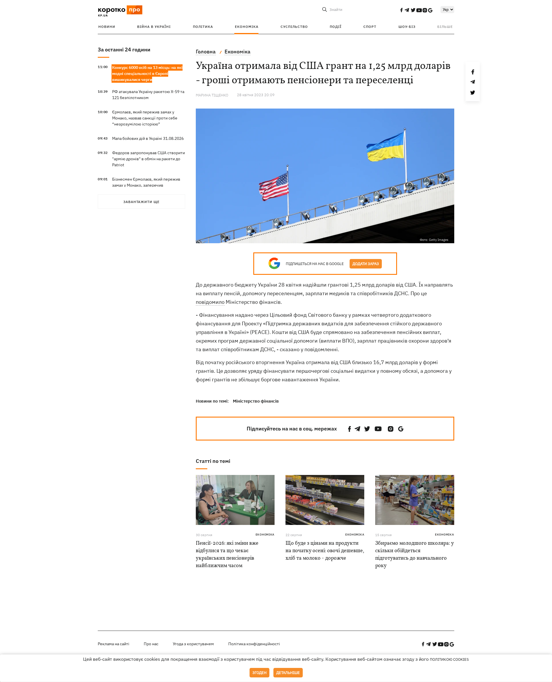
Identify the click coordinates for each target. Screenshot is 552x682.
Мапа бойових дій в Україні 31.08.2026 (148, 138)
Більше (445, 26)
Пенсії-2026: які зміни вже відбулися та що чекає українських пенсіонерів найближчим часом (227, 554)
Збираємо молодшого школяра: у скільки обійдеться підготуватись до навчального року (414, 554)
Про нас (151, 643)
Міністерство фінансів (256, 401)
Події (336, 26)
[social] (401, 10)
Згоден (259, 672)
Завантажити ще (141, 202)
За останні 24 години (124, 49)
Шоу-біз (406, 26)
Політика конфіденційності (254, 643)
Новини (106, 26)
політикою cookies (449, 659)
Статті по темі (213, 461)
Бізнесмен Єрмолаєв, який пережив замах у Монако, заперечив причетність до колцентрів (146, 185)
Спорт (369, 26)
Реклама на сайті (113, 643)
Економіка (246, 26)
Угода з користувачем (193, 643)
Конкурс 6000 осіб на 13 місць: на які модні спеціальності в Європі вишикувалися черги (147, 73)
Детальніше (288, 672)
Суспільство (294, 26)
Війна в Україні (154, 26)
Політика (203, 26)
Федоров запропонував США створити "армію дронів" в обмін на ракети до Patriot (148, 158)
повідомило (210, 302)
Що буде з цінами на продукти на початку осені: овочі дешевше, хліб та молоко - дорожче (324, 551)
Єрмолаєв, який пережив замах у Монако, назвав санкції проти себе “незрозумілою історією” (144, 118)
